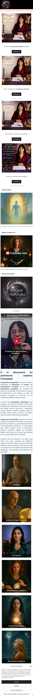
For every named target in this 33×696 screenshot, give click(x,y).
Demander (16, 51)
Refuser (16, 686)
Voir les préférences (16, 690)
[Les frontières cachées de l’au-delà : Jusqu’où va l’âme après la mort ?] (16, 208)
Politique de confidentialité (23, 693)
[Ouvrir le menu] (30, 4)
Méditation (16, 485)
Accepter (16, 682)
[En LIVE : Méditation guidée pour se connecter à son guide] (16, 251)
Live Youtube (16, 555)
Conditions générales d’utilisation (10, 693)
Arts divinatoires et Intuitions (16, 590)
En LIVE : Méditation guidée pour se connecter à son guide (14, 269)
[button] (30, 666)
